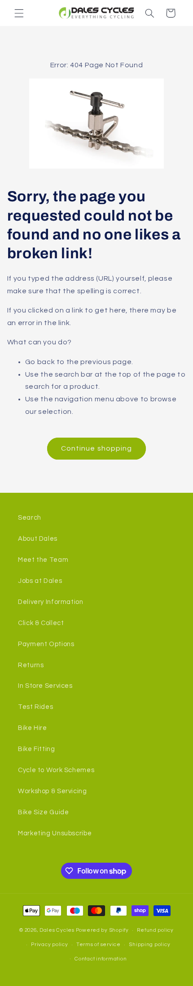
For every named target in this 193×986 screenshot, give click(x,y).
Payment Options (46, 644)
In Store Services (45, 685)
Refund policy (155, 930)
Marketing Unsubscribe (55, 833)
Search (29, 517)
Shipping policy (149, 944)
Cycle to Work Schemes (56, 770)
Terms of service (98, 944)
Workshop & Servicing (52, 791)
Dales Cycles (57, 930)
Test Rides (35, 707)
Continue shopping (96, 448)
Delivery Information (50, 602)
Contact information (101, 958)
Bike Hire (32, 728)
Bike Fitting (36, 749)
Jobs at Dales (40, 581)
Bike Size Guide (43, 812)
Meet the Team (43, 559)
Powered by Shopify (102, 930)
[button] (19, 13)
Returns (31, 665)
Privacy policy (49, 944)
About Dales (37, 538)
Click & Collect (41, 623)
